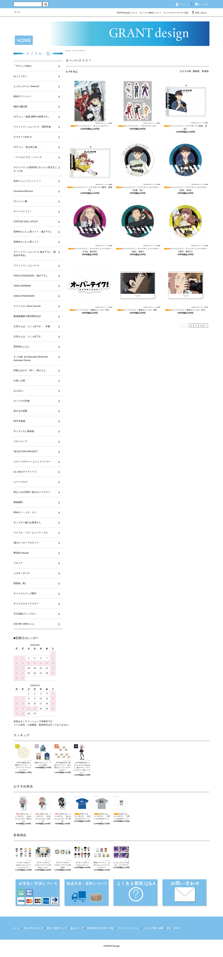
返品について (77, 928)
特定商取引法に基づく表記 (100, 928)
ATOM (176, 928)
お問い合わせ (201, 13)
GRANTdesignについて (127, 13)
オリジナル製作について (150, 13)
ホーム (17, 12)
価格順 (196, 71)
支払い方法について (33, 928)
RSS (169, 928)
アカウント (184, 4)
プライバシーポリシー (128, 928)
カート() (203, 4)
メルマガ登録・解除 (153, 928)
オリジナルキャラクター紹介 (176, 13)
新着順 (205, 71)
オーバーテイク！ (79, 51)
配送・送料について (57, 928)
